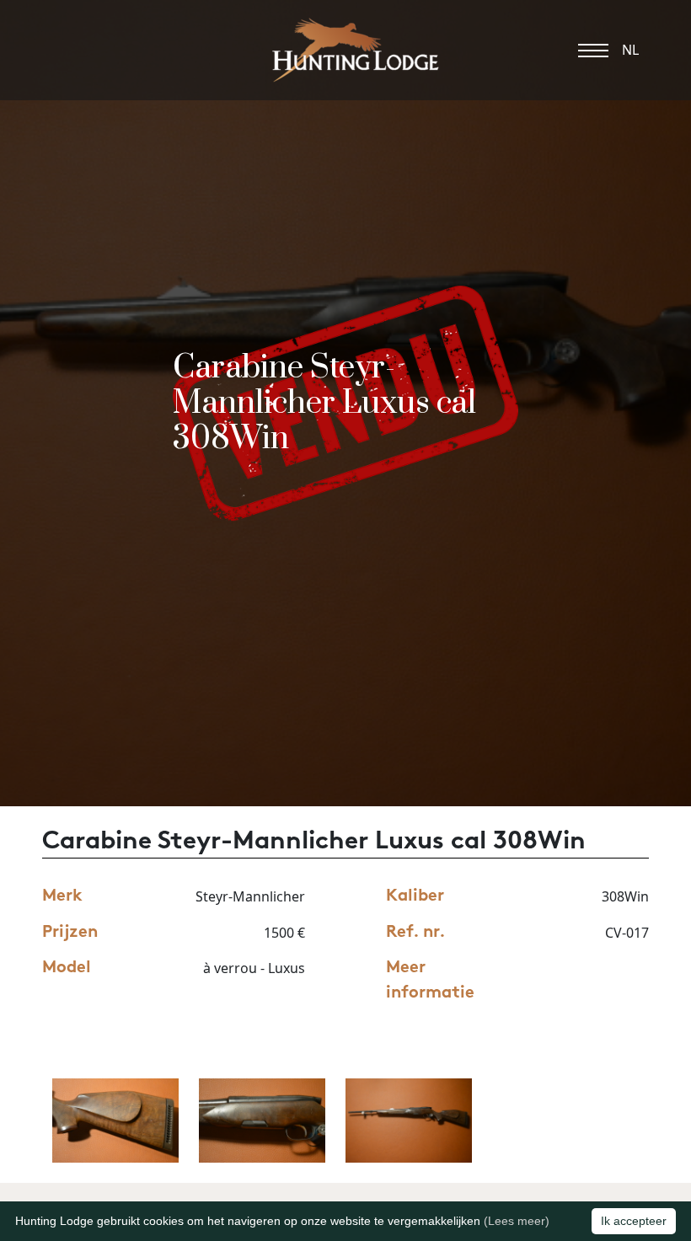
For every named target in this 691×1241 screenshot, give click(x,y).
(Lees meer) (516, 1221)
